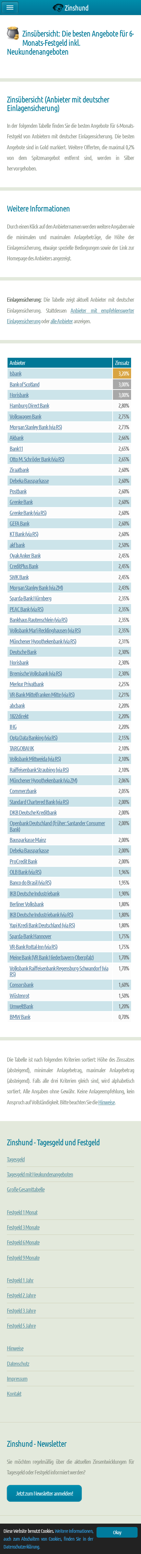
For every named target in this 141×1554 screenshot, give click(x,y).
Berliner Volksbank (26, 903)
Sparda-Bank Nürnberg (30, 598)
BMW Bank (20, 1016)
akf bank (17, 544)
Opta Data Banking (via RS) (33, 737)
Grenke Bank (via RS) (28, 512)
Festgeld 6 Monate (23, 1242)
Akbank (16, 437)
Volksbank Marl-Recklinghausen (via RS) (45, 630)
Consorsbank (21, 984)
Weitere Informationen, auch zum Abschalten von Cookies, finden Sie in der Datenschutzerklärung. (48, 1539)
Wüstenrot (19, 995)
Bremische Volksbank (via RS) (36, 673)
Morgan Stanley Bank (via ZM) (36, 587)
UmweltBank (21, 1006)
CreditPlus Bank (24, 565)
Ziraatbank (19, 469)
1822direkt (19, 715)
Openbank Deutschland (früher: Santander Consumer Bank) (57, 825)
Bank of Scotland (24, 384)
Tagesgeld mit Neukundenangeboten (40, 1174)
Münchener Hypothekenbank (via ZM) (43, 780)
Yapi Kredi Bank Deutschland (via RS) (42, 925)
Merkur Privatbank (26, 683)
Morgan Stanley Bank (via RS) (36, 426)
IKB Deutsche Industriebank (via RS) (41, 914)
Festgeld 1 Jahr (20, 1280)
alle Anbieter (61, 320)
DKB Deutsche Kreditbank (33, 812)
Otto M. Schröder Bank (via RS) (37, 458)
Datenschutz (18, 1363)
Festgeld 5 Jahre (21, 1325)
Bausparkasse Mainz (28, 839)
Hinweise (106, 1102)
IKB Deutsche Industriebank (34, 893)
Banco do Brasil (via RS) (30, 882)
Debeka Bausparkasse (29, 480)
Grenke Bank (21, 501)
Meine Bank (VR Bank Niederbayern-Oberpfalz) (52, 957)
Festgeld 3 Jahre (21, 1310)
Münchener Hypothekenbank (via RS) (43, 641)
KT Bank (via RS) (24, 533)
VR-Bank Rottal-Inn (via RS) (33, 946)
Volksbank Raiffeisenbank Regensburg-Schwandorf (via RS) (59, 971)
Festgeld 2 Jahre (21, 1295)
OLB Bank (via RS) (25, 871)
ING (13, 726)
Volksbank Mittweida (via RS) (35, 758)
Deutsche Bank (23, 651)
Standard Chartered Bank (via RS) (39, 801)
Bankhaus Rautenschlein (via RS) (38, 619)
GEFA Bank (19, 523)
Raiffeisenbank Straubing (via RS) (39, 769)
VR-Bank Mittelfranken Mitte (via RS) (42, 694)
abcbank (17, 705)
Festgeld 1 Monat (22, 1212)
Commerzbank (23, 790)
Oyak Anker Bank (25, 555)
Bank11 (16, 448)
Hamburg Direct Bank (29, 405)
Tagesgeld (16, 1159)
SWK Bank (19, 576)
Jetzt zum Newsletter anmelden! (44, 1493)
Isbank (15, 373)
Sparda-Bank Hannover (30, 935)
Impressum (17, 1378)
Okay (117, 1532)
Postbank (18, 491)
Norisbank (19, 394)
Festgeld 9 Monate (23, 1257)
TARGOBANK (22, 748)
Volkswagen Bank (25, 416)
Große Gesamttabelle (25, 1189)
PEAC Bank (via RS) (26, 608)
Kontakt (14, 1393)
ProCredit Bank (23, 861)
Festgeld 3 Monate (23, 1227)
